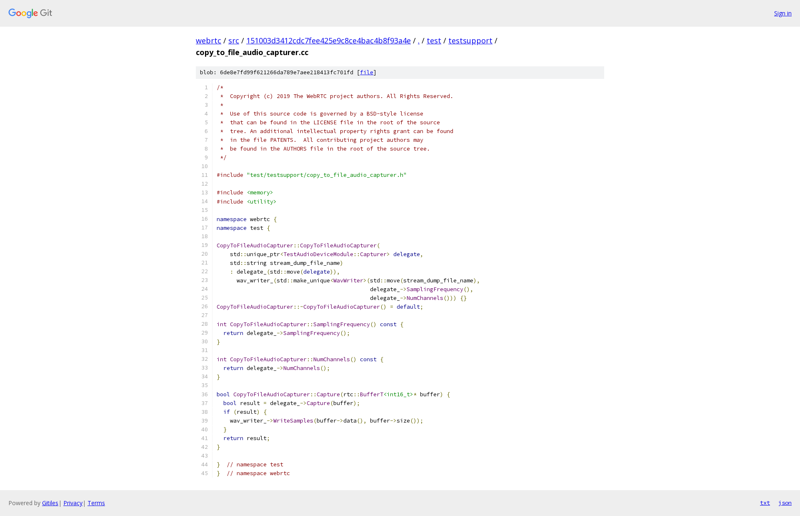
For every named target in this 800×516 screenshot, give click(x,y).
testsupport (470, 40)
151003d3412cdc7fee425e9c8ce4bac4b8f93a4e (328, 40)
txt (765, 502)
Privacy (72, 503)
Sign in (783, 13)
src (233, 40)
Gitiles (50, 503)
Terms (96, 503)
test (434, 40)
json (785, 502)
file (366, 72)
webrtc (208, 40)
